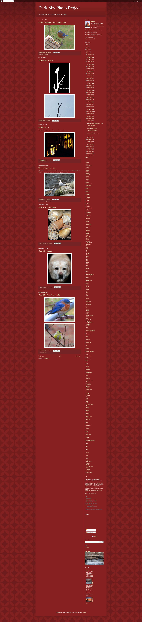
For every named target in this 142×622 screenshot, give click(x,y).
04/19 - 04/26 (90, 116)
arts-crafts (88, 174)
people (87, 362)
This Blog (87, 551)
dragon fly (88, 236)
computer (88, 223)
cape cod (88, 206)
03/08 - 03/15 (90, 139)
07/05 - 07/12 (90, 97)
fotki (87, 272)
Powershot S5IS (89, 380)
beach (87, 176)
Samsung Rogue (89, 404)
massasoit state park (90, 331)
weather (87, 467)
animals (87, 173)
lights (87, 327)
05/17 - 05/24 (90, 109)
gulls (87, 295)
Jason (87, 310)
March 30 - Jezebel (45, 251)
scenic (87, 407)
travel (87, 448)
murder (87, 343)
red (86, 392)
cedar (87, 211)
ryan (87, 399)
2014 (87, 46)
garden (87, 283)
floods (87, 262)
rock (87, 398)
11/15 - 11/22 (90, 64)
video (87, 455)
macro (87, 328)
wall (87, 458)
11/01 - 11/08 (90, 68)
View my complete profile (90, 38)
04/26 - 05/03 (90, 115)
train (87, 445)
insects (87, 309)
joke (87, 313)
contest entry (88, 224)
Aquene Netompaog (45, 60)
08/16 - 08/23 (90, 87)
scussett (87, 410)
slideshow (88, 417)
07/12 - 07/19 (90, 95)
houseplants (88, 304)
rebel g (87, 390)
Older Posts (78, 356)
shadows (88, 413)
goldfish (87, 289)
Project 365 (88, 384)
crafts (87, 227)
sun (87, 436)
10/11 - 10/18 (90, 73)
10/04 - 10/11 (90, 75)
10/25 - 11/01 (90, 70)
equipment (88, 244)
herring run (46, 201)
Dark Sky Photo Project (59, 8)
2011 (87, 49)
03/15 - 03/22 (90, 137)
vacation (88, 454)
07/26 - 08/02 (90, 92)
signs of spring (89, 416)
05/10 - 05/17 (90, 111)
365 (42, 54)
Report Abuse (88, 476)
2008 (87, 157)
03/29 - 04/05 (90, 121)
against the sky (89, 165)
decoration (88, 232)
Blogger (84, 612)
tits (86, 442)
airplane (87, 167)
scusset (87, 408)
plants (87, 368)
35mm (87, 162)
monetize (88, 339)
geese (87, 285)
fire (86, 250)
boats (87, 188)
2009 (87, 52)
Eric (87, 245)
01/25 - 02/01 (90, 149)
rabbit (87, 387)
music (87, 345)
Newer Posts (41, 356)
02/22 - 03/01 (90, 143)
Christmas (88, 215)
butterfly (87, 195)
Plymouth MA (88, 371)
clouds (87, 221)
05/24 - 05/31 (90, 108)
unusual (87, 452)
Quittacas (88, 386)
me (86, 333)
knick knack (88, 319)
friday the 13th (89, 275)
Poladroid (88, 374)
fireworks (88, 251)
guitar (87, 294)
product (87, 381)
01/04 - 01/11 (90, 155)
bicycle (87, 179)
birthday (87, 182)
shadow (87, 411)
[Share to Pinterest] (59, 52)
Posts (88, 530)
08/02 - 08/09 (90, 90)
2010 (87, 51)
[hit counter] (94, 536)
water (87, 460)
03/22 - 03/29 (90, 136)
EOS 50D (88, 241)
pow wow (88, 378)
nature (47, 54)
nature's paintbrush (90, 351)
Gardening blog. (89, 570)
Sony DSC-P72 (89, 423)
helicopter (88, 300)
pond (87, 375)
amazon (87, 170)
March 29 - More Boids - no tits (49, 295)
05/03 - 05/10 (90, 113)
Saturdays (88, 405)
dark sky (87, 230)
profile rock (88, 383)
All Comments (90, 532)
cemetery (88, 214)
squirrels (88, 429)
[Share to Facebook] (58, 52)
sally (87, 402)
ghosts (87, 286)
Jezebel (43, 288)
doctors (87, 233)
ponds (87, 377)
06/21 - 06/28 (90, 101)
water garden (88, 461)
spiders (87, 426)
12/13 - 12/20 (90, 57)
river (52, 201)
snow (87, 420)
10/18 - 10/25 (90, 71)
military (87, 336)
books (87, 189)
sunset (87, 437)
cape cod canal (89, 208)
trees (87, 449)
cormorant (88, 226)
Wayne (93, 21)
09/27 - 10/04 (90, 76)
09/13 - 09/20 (90, 80)
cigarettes (88, 218)
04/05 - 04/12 (90, 120)
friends (87, 277)
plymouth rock (89, 372)
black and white (89, 183)
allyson (87, 168)
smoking (88, 419)
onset (87, 357)
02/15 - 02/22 (90, 144)
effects (87, 239)
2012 (87, 47)
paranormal (49, 161)
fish (87, 254)
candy (87, 201)
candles (87, 200)
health (87, 298)
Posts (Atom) (46, 358)
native (87, 346)
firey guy (88, 253)
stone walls (88, 434)
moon (87, 340)
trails (87, 443)
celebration (88, 212)
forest (87, 271)
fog (86, 266)
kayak (87, 316)
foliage (87, 268)
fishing (87, 256)
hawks (87, 297)
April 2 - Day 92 (44, 127)
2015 (87, 44)
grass (87, 292)
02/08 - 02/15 (90, 146)
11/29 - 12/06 (90, 61)
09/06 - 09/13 (90, 82)
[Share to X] (56, 52)
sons (87, 422)
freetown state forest (90, 274)
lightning (88, 325)
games (87, 282)
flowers (87, 265)
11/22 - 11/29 (90, 63)
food (87, 269)
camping (88, 198)
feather (87, 248)
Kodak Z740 (88, 321)
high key (88, 303)
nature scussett (89, 349)
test (87, 439)
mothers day (88, 342)
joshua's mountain (89, 315)
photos (87, 366)
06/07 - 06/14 (90, 104)
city (86, 220)
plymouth (88, 369)
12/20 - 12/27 (90, 56)
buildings (45, 161)
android (87, 171)
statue (87, 433)
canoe (87, 205)
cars (87, 209)
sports (87, 428)
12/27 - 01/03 (90, 54)
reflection (88, 393)
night (87, 354)
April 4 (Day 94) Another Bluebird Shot (52, 22)
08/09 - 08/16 (90, 89)
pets (46, 288)
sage (87, 401)
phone (87, 365)
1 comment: (48, 120)
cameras (88, 197)
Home (60, 356)
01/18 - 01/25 (90, 151)
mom (87, 337)
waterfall (88, 463)
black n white (88, 185)
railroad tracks (89, 389)
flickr (87, 259)
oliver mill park (89, 356)
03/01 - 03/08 (90, 141)
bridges (87, 191)
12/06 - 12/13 (90, 59)
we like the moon (89, 466)
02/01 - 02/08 (90, 148)
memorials (88, 334)
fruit (87, 278)
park (87, 360)
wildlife (87, 470)
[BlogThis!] (55, 52)
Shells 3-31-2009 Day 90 (47, 207)
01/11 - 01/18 (90, 153)
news (87, 352)
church (87, 217)
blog (87, 186)
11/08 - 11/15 (90, 66)
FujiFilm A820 (89, 280)
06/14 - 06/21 (90, 102)
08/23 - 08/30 (90, 85)
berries (87, 177)
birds (44, 54)
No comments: (48, 52)
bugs (87, 192)
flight (87, 260)
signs (87, 414)
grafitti (87, 291)
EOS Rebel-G (89, 242)
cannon (87, 203)
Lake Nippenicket (89, 322)
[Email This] (53, 52)
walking (87, 457)
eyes (87, 247)
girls (87, 288)
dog (87, 235)
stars (87, 431)
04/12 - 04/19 (90, 118)
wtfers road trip (89, 472)
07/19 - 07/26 (90, 94)
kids (87, 318)
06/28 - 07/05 (90, 99)
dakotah (87, 229)
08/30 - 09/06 (90, 83)
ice (86, 307)
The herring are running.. (47, 168)
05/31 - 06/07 (90, 106)
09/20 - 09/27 (90, 78)
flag (87, 257)
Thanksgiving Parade (90, 440)
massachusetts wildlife (90, 330)
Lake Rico (88, 324)
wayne (87, 464)
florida (87, 263)
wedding (88, 469)
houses (87, 306)
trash (87, 446)
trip (86, 451)
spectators (88, 425)
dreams (87, 238)
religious (88, 395)
